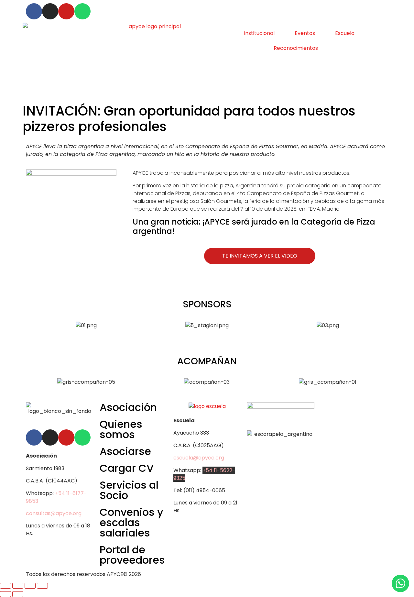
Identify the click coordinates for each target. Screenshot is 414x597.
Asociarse (125, 451)
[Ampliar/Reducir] (5, 586)
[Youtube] (66, 11)
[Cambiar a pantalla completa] (17, 586)
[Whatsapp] (82, 11)
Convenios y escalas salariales (131, 522)
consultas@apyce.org (54, 513)
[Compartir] (30, 586)
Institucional (259, 33)
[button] (32, 329)
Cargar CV (127, 468)
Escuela (344, 33)
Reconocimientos (296, 48)
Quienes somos (121, 429)
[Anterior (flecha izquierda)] (5, 594)
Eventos (305, 33)
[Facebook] (34, 11)
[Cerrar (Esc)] (42, 586)
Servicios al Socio (129, 490)
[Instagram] (50, 11)
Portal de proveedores (132, 554)
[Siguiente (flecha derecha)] (17, 594)
